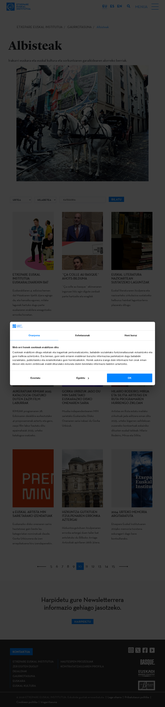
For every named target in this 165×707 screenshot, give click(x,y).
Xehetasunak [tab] (82, 335)
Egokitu (80, 378)
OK (129, 378)
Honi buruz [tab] (131, 335)
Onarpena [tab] (34, 335)
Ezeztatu (35, 378)
